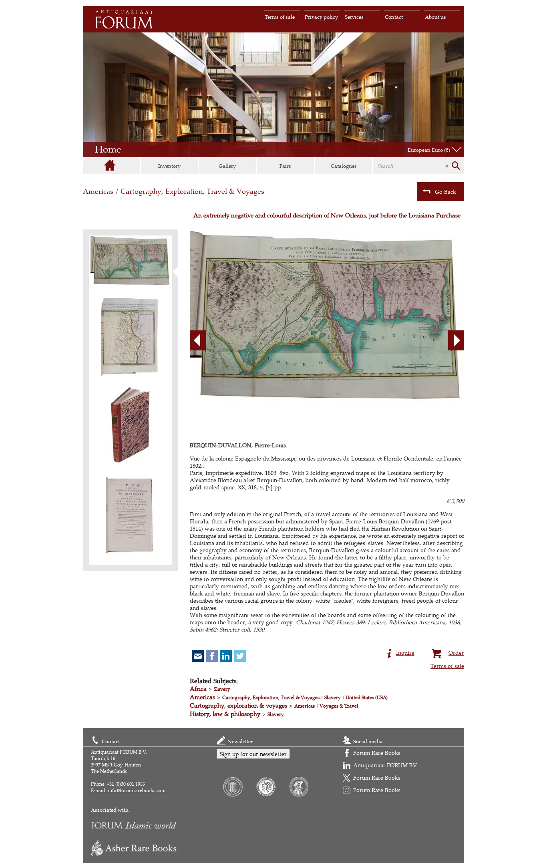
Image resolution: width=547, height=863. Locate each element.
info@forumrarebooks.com (137, 790)
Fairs (285, 165)
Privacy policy (321, 16)
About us (435, 16)
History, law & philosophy (225, 714)
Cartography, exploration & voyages (238, 705)
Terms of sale (280, 16)
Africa (198, 688)
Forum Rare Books (376, 752)
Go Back (445, 191)
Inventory (169, 165)
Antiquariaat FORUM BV (385, 765)
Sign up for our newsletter (253, 754)
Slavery (222, 689)
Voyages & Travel (339, 705)
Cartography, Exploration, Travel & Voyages (192, 191)
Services (354, 16)
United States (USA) (367, 697)
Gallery (227, 165)
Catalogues (344, 165)
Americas (98, 191)
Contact (394, 16)
